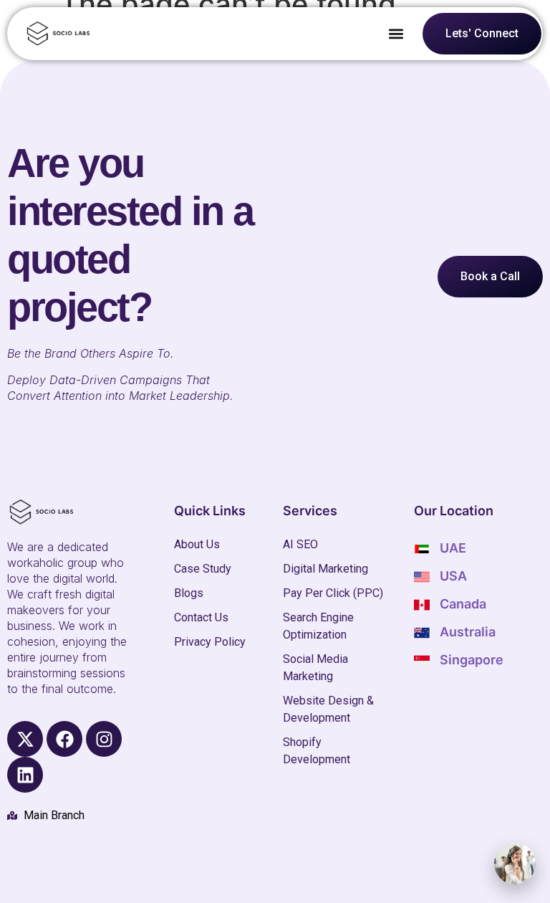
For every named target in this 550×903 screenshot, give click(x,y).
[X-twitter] (25, 739)
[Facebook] (64, 739)
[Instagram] (104, 739)
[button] (396, 34)
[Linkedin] (25, 775)
